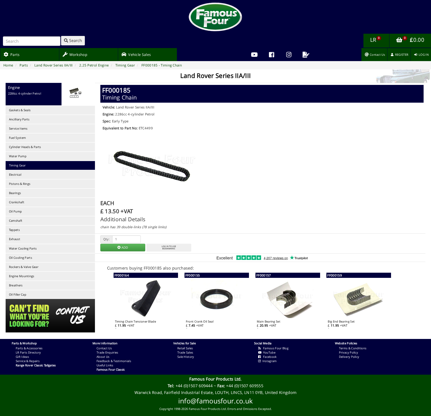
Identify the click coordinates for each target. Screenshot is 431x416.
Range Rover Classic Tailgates (36, 365)
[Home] (215, 17)
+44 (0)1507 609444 (194, 385)
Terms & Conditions (352, 348)
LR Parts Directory (28, 352)
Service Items (18, 128)
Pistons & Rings (20, 184)
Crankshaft (16, 202)
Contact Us (104, 348)
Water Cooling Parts (23, 248)
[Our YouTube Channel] (254, 54)
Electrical (15, 175)
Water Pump (17, 156)
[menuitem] (271, 54)
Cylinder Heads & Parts (25, 147)
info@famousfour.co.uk (215, 400)
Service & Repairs (28, 361)
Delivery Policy (349, 357)
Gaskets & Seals (20, 110)
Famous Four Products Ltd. (215, 379)
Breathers (16, 285)
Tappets (14, 230)
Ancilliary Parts (19, 119)
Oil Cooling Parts (20, 258)
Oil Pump (15, 211)
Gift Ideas (22, 357)
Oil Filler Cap (17, 294)
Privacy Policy (348, 352)
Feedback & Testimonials (114, 361)
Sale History (185, 357)
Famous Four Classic (111, 369)
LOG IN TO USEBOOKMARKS (169, 247)
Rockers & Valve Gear (23, 267)
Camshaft (15, 221)
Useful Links (105, 365)
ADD (124, 247)
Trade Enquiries (107, 352)
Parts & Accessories (29, 348)
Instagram (269, 361)
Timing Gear (17, 165)
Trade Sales (185, 352)
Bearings (15, 193)
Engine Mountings (21, 276)
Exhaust (14, 239)
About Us (103, 357)
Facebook (269, 357)
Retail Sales (185, 348)
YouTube (268, 352)
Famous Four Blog (274, 348)
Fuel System (17, 138)
